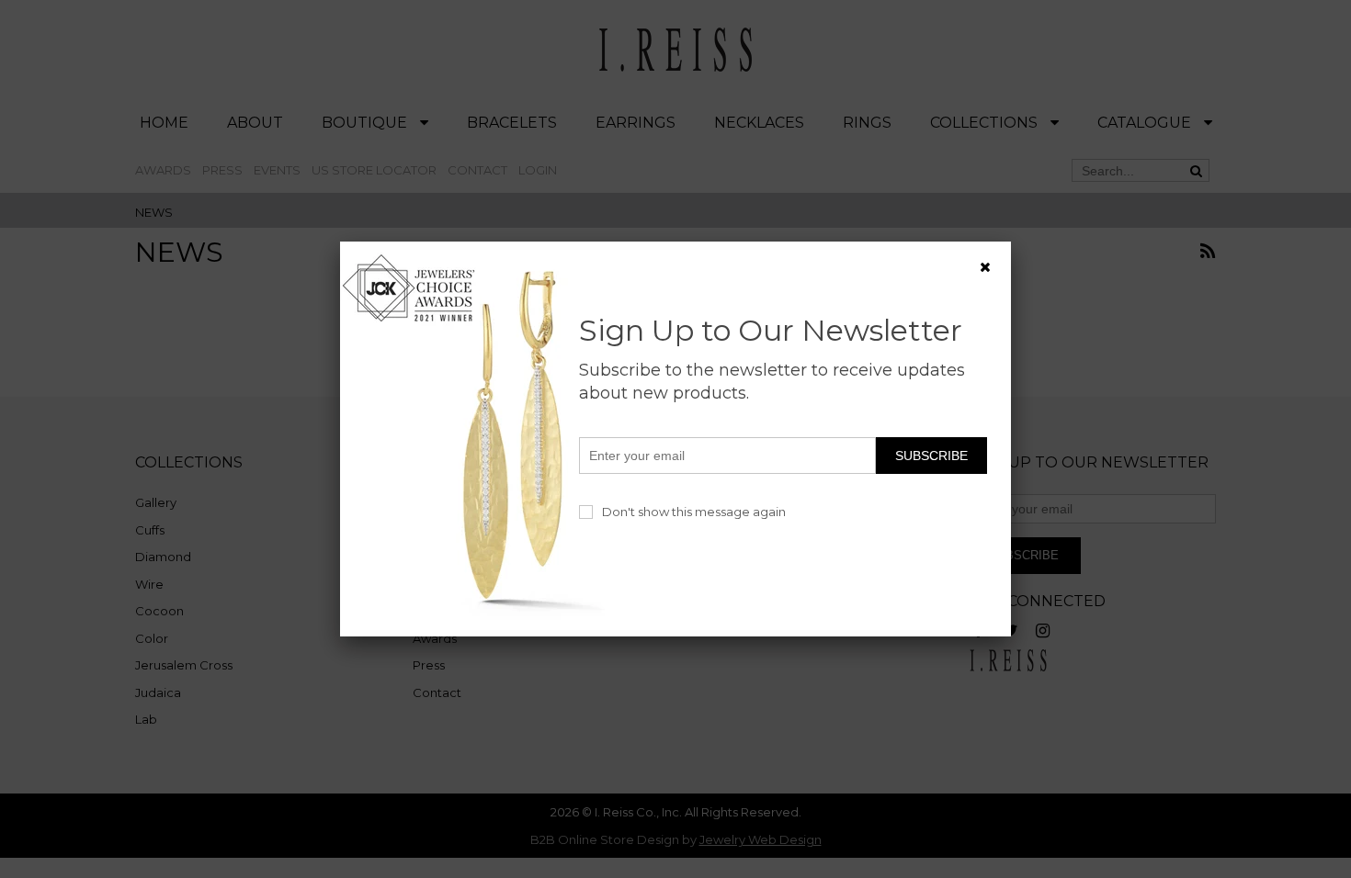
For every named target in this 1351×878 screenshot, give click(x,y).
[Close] (985, 267)
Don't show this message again (694, 511)
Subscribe (931, 455)
